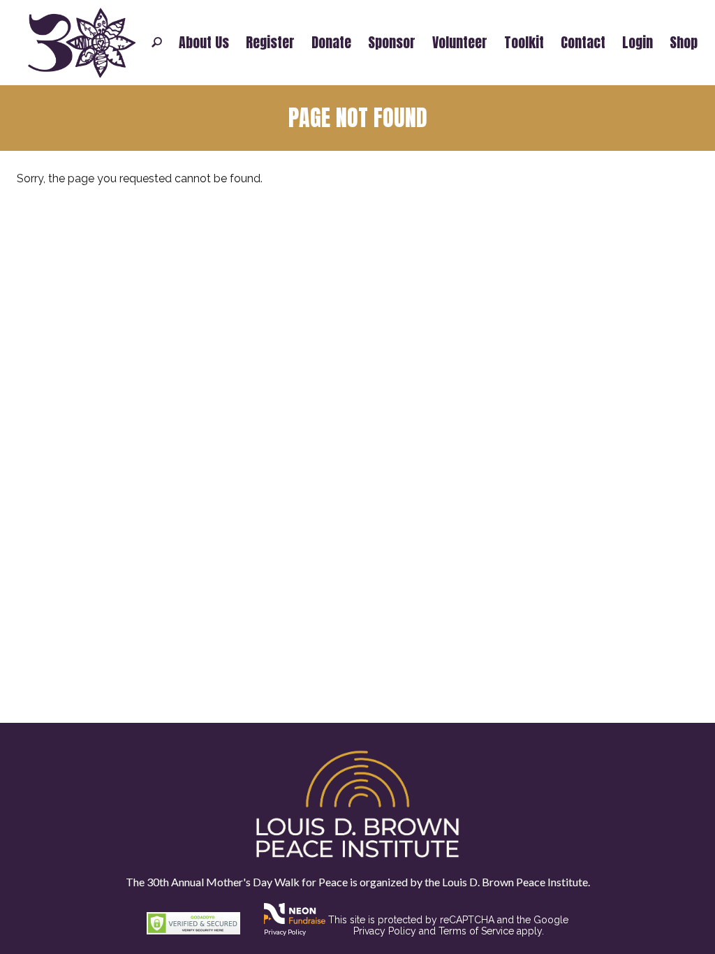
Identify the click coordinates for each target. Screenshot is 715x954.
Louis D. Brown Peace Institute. (515, 881)
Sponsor (391, 42)
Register (270, 42)
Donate (331, 42)
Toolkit (524, 42)
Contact (583, 42)
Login (637, 42)
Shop (684, 42)
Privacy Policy (285, 931)
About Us (204, 42)
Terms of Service (476, 931)
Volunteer (459, 42)
